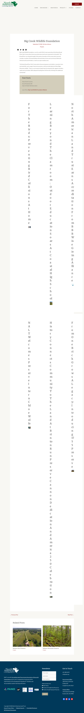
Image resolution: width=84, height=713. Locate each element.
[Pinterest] (23, 49)
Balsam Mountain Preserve (51, 648)
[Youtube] (72, 699)
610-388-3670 (66, 672)
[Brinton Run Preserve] (27, 636)
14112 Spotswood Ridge (68, 691)
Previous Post (14, 614)
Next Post (71, 614)
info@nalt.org (66, 674)
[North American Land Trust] (10, 4)
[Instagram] (66, 699)
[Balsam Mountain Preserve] (57, 636)
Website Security (20, 708)
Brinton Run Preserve (19, 648)
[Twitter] (20, 49)
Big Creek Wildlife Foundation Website (37, 90)
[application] (47, 8)
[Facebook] (18, 49)
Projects (42, 46)
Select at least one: (46, 683)
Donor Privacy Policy (9, 708)
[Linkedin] (26, 49)
